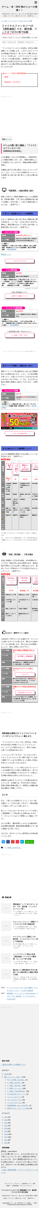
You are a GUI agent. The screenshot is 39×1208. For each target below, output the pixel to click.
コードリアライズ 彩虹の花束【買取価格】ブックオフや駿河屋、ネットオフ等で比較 (24, 956)
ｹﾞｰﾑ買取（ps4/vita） (13, 848)
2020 (5, 1128)
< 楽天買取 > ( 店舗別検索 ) (25, 657)
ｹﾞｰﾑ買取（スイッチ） (14, 1088)
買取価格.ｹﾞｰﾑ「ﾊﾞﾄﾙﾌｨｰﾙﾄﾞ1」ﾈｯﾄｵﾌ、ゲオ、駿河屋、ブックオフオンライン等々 (25, 906)
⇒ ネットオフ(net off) (19, 433)
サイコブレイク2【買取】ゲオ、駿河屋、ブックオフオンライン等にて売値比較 (25, 939)
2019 (5, 1131)
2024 (5, 1117)
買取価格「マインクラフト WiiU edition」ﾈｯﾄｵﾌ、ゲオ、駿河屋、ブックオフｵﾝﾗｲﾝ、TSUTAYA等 (22, 996)
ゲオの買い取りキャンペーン (16, 1094)
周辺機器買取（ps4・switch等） (18, 1105)
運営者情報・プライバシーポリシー (22, 1185)
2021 (5, 1126)
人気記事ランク (25, 1183)
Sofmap (11, 580)
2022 (5, 1123)
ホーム (17, 1183)
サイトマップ (8, 1183)
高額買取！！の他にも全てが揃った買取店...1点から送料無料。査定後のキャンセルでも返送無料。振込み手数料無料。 (19, 247)
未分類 (6, 1074)
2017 (5, 1137)
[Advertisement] (19, 113)
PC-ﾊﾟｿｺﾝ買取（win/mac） (16, 1080)
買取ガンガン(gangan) (25, 467)
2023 (5, 1120)
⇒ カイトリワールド (19, 261)
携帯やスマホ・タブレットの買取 (18, 1108)
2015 (5, 1143)
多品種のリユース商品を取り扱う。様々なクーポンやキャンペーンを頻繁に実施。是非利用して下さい (19, 406)
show (8, 139)
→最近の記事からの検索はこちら (13, 1064)
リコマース (25, 674)
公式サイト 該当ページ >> (19, 296)
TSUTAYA (24, 579)
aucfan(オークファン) (25, 693)
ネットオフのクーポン (14, 1100)
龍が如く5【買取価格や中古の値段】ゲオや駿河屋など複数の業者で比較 (25, 972)
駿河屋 (9, 466)
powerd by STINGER (25, 1204)
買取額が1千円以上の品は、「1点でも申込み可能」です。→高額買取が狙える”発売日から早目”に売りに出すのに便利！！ (19, 323)
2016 (5, 1140)
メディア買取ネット (16, 469)
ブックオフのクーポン (14, 1103)
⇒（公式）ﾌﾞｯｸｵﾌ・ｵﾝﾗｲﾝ (19, 335)
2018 (5, 1134)
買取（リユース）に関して (13, 1077)
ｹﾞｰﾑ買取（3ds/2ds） (14, 1083)
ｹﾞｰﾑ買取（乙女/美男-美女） (16, 1091)
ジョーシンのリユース (14, 1097)
